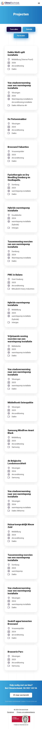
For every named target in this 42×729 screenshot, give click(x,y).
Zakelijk (29, 29)
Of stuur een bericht (21, 695)
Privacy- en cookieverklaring (26, 712)
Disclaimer (10, 712)
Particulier (21, 36)
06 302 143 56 (30, 688)
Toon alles (14, 29)
